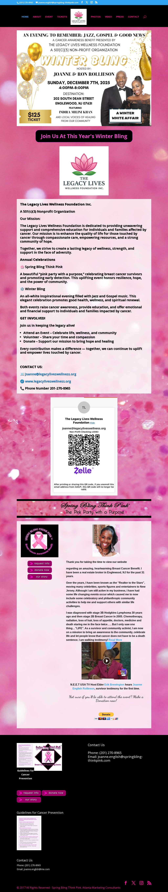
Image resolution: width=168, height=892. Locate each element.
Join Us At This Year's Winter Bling (84, 136)
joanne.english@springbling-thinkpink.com (115, 758)
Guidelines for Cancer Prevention (25, 774)
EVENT (49, 17)
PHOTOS (96, 17)
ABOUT (37, 17)
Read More (115, 639)
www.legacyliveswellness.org (48, 381)
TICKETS (62, 17)
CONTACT (133, 17)
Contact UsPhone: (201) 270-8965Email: (104, 751)
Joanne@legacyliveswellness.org (50, 374)
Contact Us (24, 860)
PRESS (120, 17)
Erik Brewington (114, 684)
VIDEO (108, 17)
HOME (25, 17)
